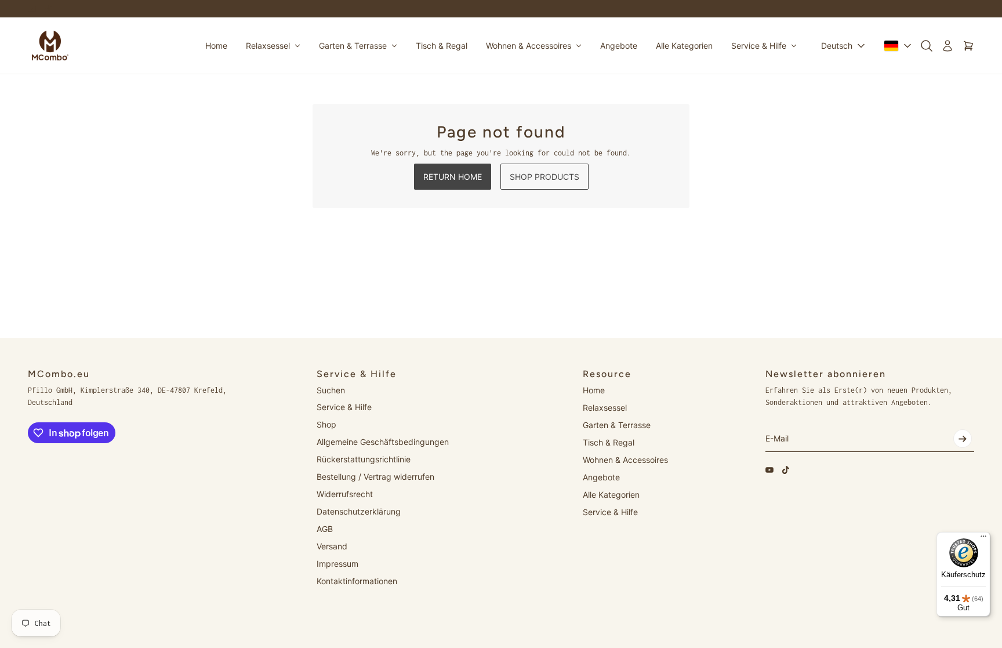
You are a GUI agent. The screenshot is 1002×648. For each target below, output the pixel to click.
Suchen (331, 390)
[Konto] (947, 46)
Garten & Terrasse (617, 425)
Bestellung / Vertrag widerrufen (375, 477)
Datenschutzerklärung (359, 511)
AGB (325, 529)
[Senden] (962, 438)
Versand (332, 546)
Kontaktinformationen (357, 581)
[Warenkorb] (968, 46)
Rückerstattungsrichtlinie (364, 459)
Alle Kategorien (611, 494)
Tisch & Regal (608, 442)
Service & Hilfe (344, 407)
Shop (326, 424)
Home (594, 390)
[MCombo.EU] (50, 45)
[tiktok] (48, 8)
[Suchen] (926, 46)
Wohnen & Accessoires (625, 460)
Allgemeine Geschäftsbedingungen (383, 442)
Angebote (601, 477)
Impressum (337, 564)
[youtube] (32, 8)
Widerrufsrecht (345, 494)
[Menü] (983, 539)
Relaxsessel (605, 407)
